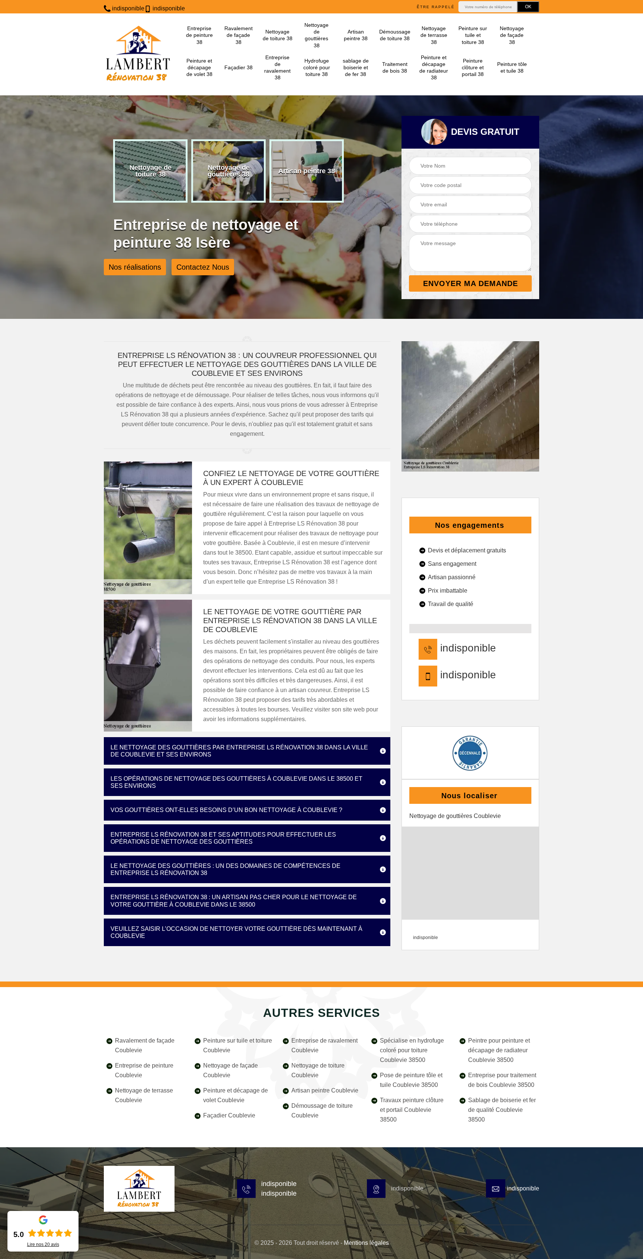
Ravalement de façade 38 (238, 35)
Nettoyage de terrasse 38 (433, 35)
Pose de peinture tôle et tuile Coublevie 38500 (411, 1080)
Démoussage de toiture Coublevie (322, 1111)
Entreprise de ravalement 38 (277, 67)
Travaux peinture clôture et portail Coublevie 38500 (412, 1110)
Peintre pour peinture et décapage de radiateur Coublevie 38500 (499, 1050)
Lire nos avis (43, 1244)
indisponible (127, 8)
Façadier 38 (238, 67)
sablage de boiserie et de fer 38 (356, 67)
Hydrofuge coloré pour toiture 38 (316, 67)
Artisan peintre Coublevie (324, 1090)
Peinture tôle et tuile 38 (512, 67)
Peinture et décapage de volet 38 (199, 67)
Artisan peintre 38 (356, 35)
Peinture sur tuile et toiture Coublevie (237, 1045)
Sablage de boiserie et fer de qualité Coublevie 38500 (502, 1110)
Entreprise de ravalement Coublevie (324, 1045)
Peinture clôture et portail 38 (473, 67)
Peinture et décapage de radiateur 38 (433, 67)
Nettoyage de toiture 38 (277, 35)
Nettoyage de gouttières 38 (316, 35)
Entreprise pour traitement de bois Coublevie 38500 (502, 1080)
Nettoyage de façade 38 (512, 35)
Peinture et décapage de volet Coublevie (235, 1095)
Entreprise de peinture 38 (199, 35)
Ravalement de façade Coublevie (145, 1045)
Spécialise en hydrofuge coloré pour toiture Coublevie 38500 (412, 1050)
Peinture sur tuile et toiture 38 (472, 35)
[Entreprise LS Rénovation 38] (138, 54)
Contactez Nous (202, 267)
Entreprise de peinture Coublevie (144, 1070)
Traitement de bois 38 (394, 67)
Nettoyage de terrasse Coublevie (144, 1095)
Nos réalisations (135, 267)
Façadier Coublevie (229, 1115)
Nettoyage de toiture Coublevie (318, 1070)
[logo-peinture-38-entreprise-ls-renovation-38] (139, 1189)
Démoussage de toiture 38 (395, 35)
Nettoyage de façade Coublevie (230, 1070)
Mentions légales (366, 1243)
